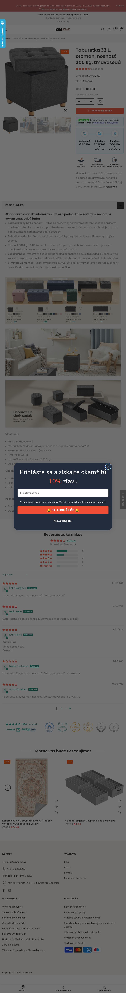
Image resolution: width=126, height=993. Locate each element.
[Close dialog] (108, 466)
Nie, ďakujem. (63, 521)
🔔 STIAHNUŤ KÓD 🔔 (63, 510)
